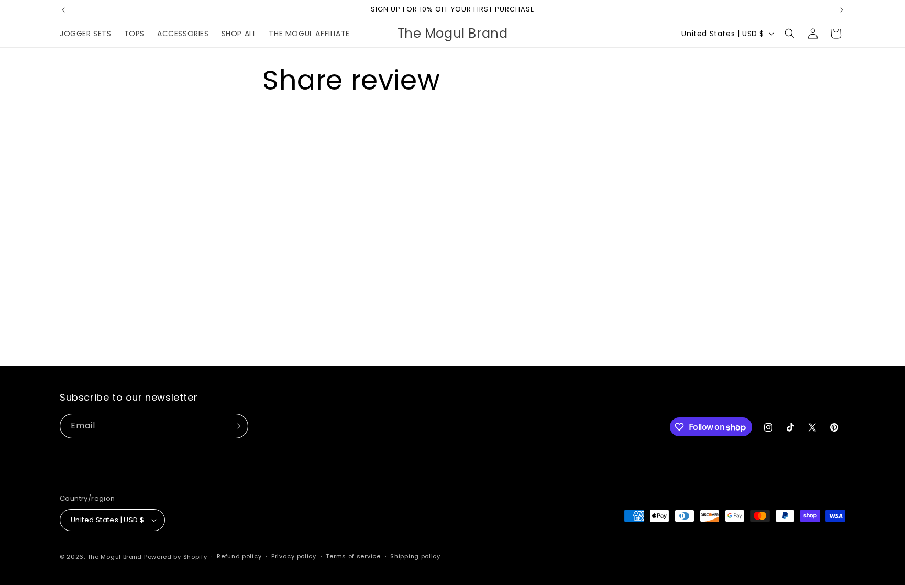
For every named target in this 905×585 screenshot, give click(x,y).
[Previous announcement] (63, 10)
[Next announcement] (841, 10)
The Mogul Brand (114, 557)
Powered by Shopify (175, 557)
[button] (789, 33)
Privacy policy (293, 556)
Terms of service (353, 556)
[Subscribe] (236, 426)
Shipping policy (415, 556)
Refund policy (239, 556)
